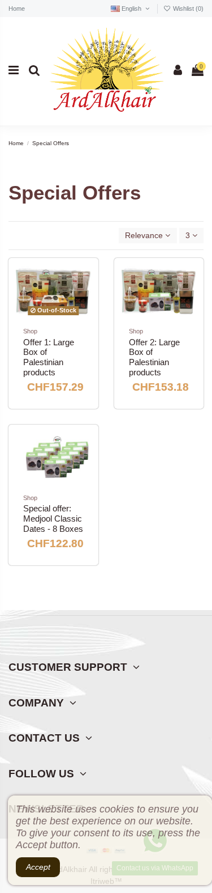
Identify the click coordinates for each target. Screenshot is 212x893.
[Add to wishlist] (83, 281)
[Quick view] (83, 301)
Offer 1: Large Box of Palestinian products (48, 357)
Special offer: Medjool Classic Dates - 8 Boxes (53, 518)
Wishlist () (187, 8)
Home (16, 8)
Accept (38, 866)
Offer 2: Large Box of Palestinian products (154, 357)
